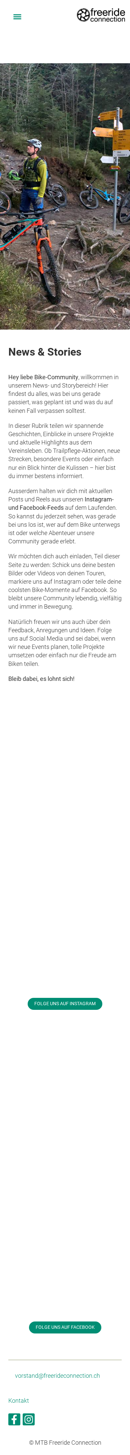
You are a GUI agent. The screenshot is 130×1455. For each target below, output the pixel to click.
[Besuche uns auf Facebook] (14, 1421)
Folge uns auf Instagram (65, 1003)
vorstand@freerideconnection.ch (57, 1375)
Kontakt (18, 1400)
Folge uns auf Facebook (65, 1327)
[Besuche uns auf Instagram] (29, 1421)
